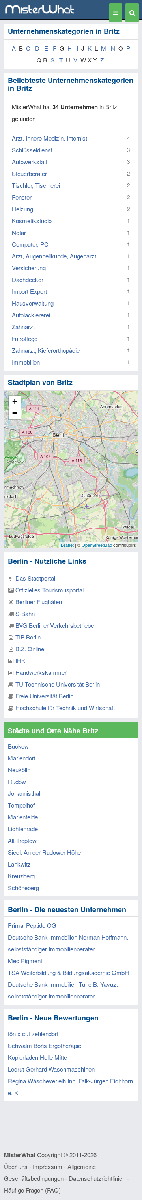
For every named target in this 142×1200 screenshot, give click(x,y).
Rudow (17, 781)
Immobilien (26, 362)
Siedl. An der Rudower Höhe (44, 852)
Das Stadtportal (35, 578)
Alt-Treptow (22, 840)
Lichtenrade (23, 828)
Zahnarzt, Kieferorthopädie (46, 350)
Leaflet (67, 545)
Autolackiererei (31, 315)
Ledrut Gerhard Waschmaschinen (51, 1069)
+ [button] (14, 401)
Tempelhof (21, 805)
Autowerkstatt (29, 162)
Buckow (18, 746)
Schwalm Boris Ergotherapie (44, 1045)
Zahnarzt (23, 326)
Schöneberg (23, 887)
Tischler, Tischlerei (36, 185)
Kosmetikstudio (32, 220)
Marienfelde (23, 817)
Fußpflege (24, 338)
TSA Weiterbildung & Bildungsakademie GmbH (68, 972)
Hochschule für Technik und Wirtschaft (65, 708)
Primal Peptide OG (32, 925)
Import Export (29, 291)
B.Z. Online (29, 649)
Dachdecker (27, 279)
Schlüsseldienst (32, 150)
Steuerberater (29, 173)
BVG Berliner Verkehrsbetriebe (54, 625)
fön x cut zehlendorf (33, 1034)
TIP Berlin (28, 637)
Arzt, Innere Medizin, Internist (49, 138)
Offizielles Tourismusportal (49, 590)
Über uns (16, 1166)
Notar (19, 232)
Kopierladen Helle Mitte (37, 1057)
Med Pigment (25, 960)
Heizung (22, 209)
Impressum (47, 1166)
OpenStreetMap (97, 545)
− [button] (14, 413)
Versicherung (29, 268)
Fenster (22, 197)
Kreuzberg (21, 876)
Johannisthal (24, 793)
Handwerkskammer (41, 672)
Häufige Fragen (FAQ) (32, 1190)
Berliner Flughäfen (38, 601)
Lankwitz (19, 864)
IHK (20, 660)
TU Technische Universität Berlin (57, 684)
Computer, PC (30, 244)
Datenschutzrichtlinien (97, 1178)
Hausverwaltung (33, 303)
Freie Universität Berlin (44, 696)
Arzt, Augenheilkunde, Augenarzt (54, 256)
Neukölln (19, 770)
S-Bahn (25, 613)
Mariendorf (22, 758)
